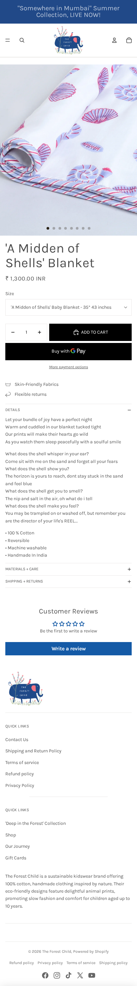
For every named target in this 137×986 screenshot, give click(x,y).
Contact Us (16, 739)
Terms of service (22, 762)
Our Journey (17, 846)
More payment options (68, 367)
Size (9, 293)
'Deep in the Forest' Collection (35, 823)
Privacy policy (50, 962)
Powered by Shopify (91, 951)
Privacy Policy (19, 785)
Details (12, 409)
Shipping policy (113, 962)
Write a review (69, 648)
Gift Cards (15, 858)
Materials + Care (22, 569)
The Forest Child (56, 951)
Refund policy (19, 774)
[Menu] (7, 40)
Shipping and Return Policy (33, 751)
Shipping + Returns (24, 581)
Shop (10, 835)
